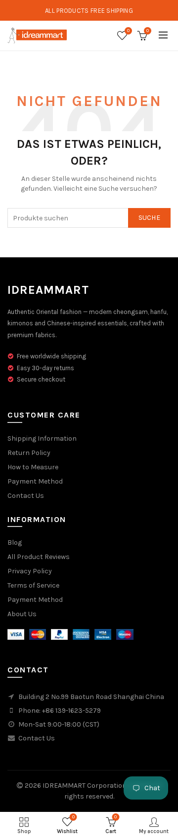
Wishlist (128, 31)
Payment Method (35, 481)
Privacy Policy (29, 571)
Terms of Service (33, 585)
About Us (22, 614)
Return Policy (28, 453)
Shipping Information (42, 438)
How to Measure (32, 467)
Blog (14, 542)
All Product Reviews (38, 557)
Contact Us (25, 495)
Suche (149, 217)
